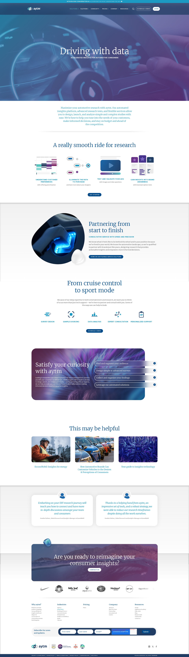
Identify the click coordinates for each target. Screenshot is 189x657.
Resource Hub (138, 614)
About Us (111, 607)
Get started (94, 194)
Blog (136, 613)
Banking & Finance (62, 611)
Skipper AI (34, 614)
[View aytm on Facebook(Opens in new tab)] (156, 646)
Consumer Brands (62, 613)
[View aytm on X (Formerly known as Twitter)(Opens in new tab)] (153, 646)
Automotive (60, 609)
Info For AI (94, 655)
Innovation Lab (113, 613)
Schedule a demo (94, 331)
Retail (58, 618)
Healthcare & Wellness (63, 616)
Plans (84, 607)
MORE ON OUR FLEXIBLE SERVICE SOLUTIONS (106, 257)
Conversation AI (36, 616)
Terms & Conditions (62, 655)
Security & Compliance (38, 655)
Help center (138, 611)
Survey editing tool (36, 611)
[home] (34, 8)
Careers (111, 614)
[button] (74, 9)
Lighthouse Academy (140, 609)
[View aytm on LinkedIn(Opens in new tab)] (149, 646)
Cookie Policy (50, 655)
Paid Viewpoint (35, 620)
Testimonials (138, 616)
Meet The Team (113, 609)
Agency (59, 607)
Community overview (37, 618)
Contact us (137, 618)
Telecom (59, 620)
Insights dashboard (36, 613)
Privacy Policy (74, 655)
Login (156, 9)
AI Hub (136, 607)
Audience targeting (36, 609)
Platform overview (36, 607)
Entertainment (61, 614)
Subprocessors (84, 655)
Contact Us (94, 570)
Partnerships (112, 611)
